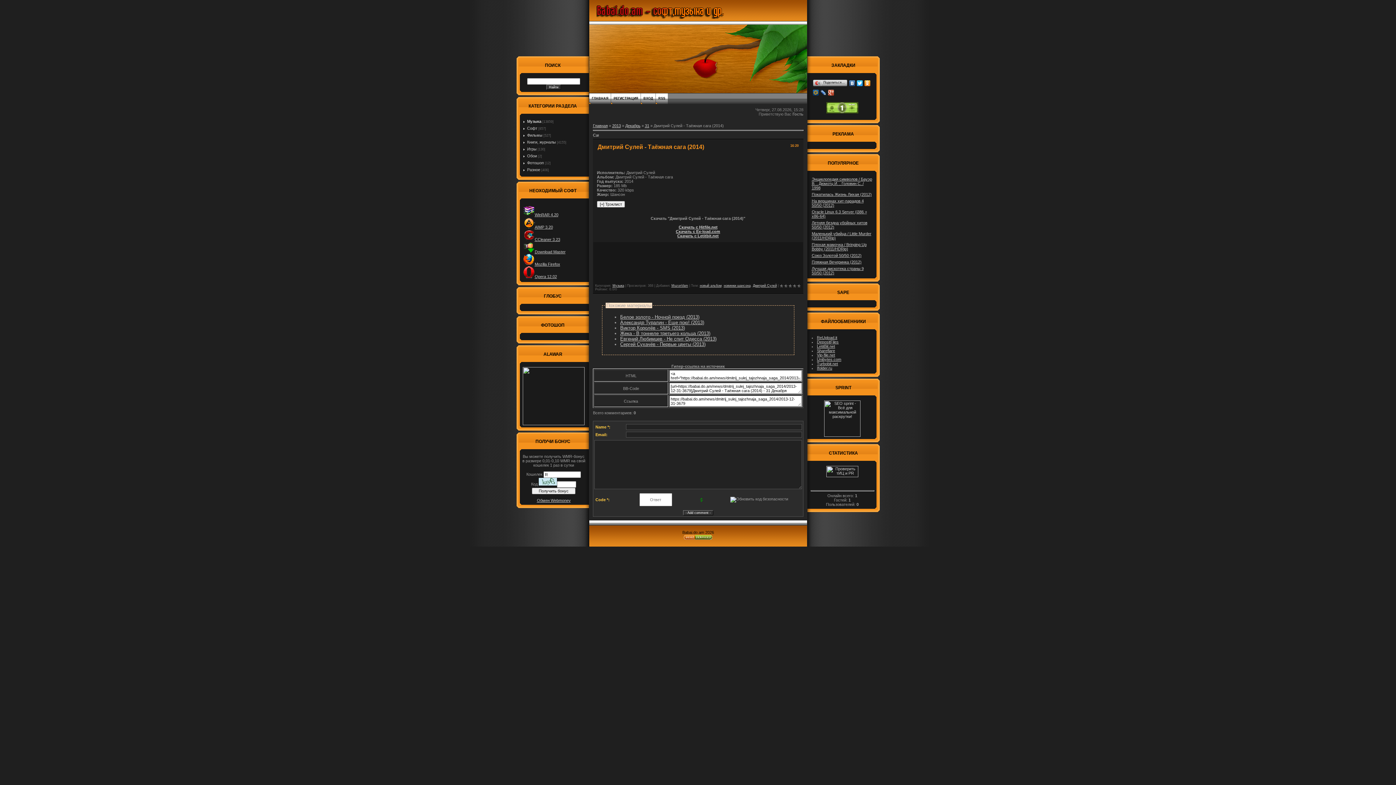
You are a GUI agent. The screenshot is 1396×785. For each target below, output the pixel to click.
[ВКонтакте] (852, 83)
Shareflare (826, 351)
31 (647, 126)
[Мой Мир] (816, 92)
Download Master (550, 252)
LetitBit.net (826, 346)
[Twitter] (860, 83)
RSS (661, 98)
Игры (532, 149)
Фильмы (534, 135)
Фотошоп (535, 163)
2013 (616, 126)
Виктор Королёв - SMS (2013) (652, 328)
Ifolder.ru (824, 368)
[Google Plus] (831, 92)
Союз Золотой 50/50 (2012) (837, 255)
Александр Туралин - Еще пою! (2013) (662, 322)
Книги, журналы (541, 142)
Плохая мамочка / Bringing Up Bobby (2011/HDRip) (839, 246)
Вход (648, 98)
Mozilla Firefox (547, 264)
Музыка (534, 121)
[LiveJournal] (823, 92)
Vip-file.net (826, 355)
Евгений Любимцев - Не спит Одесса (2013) (668, 339)
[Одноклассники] (867, 83)
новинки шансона (737, 285)
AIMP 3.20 (544, 227)
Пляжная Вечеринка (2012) (837, 262)
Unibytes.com (829, 359)
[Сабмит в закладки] (596, 137)
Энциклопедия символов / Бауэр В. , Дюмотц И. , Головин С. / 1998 (842, 183)
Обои (532, 156)
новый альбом (711, 285)
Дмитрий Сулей (765, 285)
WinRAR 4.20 (546, 215)
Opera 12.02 (546, 276)
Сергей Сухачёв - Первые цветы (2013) (663, 344)
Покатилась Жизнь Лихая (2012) (842, 194)
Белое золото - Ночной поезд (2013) (659, 317)
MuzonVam (679, 285)
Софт (532, 128)
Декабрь (633, 126)
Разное (533, 170)
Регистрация (626, 98)
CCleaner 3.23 (547, 239)
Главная (600, 98)
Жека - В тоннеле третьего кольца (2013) (665, 333)
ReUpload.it (827, 337)
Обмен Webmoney (554, 500)
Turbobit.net (827, 364)
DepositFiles (828, 342)
